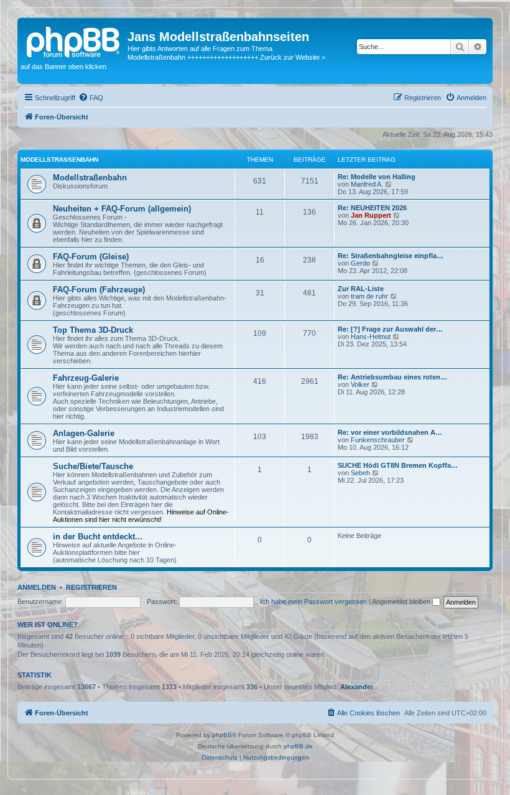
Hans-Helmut (371, 336)
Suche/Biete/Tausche (93, 466)
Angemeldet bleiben (402, 601)
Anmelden (36, 587)
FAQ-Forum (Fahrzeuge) (99, 289)
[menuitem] (90, 97)
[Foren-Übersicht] (74, 40)
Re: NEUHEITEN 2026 (372, 208)
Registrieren (91, 587)
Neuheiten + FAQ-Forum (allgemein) (122, 208)
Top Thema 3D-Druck (93, 330)
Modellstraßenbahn (59, 159)
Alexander (356, 686)
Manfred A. (367, 184)
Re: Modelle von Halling (376, 176)
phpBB (222, 735)
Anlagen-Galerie (83, 433)
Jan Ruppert (371, 215)
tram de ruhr (369, 296)
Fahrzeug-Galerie (86, 378)
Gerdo (360, 263)
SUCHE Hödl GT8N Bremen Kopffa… (398, 465)
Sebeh (360, 473)
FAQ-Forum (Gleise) (91, 256)
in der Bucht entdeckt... (97, 536)
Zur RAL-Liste (361, 288)
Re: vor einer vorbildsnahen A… (390, 432)
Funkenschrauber (378, 440)
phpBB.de (298, 746)
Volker (360, 384)
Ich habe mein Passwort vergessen (313, 601)
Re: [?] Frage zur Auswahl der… (390, 329)
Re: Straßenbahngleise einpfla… (390, 255)
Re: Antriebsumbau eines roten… (392, 377)
